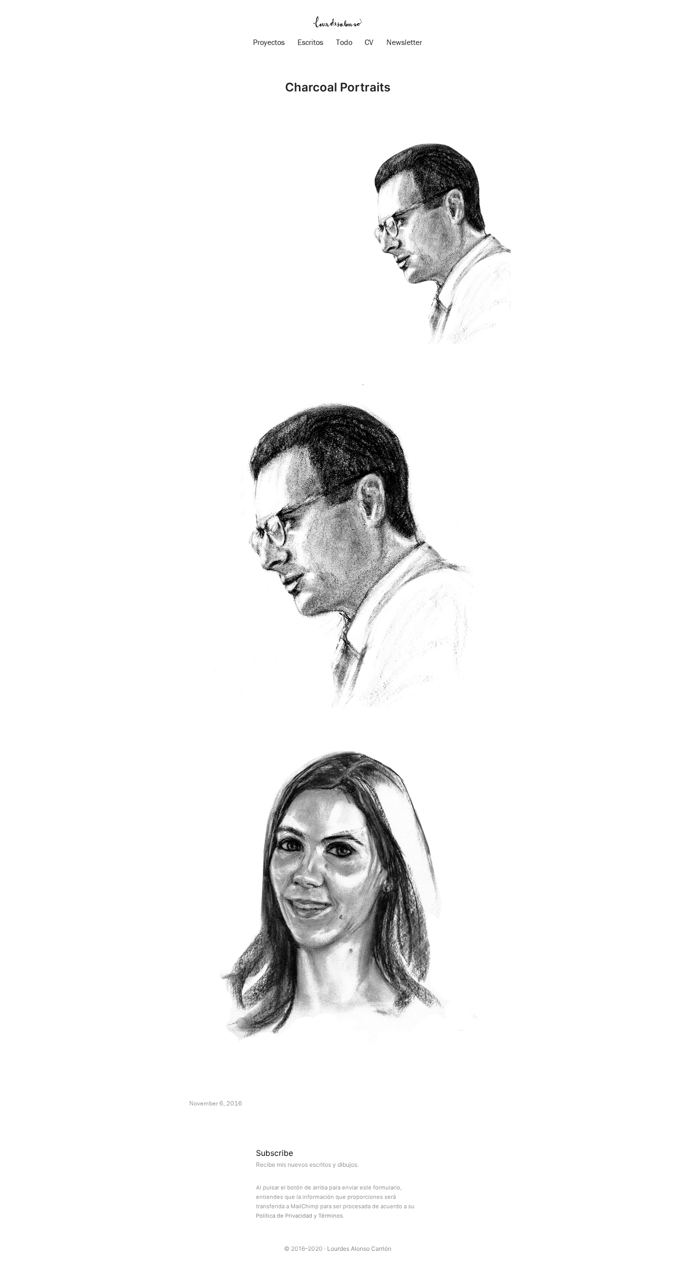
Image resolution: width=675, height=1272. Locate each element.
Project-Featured (251, 1122)
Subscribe (274, 1153)
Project (202, 1122)
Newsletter (404, 42)
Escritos (310, 42)
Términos (330, 1215)
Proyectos (269, 42)
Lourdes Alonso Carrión (359, 1248)
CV (369, 42)
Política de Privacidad (284, 1215)
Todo (344, 42)
